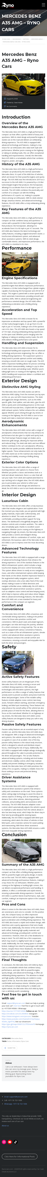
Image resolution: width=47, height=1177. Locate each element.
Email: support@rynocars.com (15, 1097)
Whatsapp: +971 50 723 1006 (15, 1104)
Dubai (9, 1041)
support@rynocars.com (16, 1003)
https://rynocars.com (10, 1027)
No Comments (12, 106)
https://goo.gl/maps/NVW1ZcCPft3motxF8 (18, 1024)
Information (16, 1041)
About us (5, 1125)
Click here (17, 1006)
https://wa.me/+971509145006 (14, 1011)
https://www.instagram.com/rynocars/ (16, 1016)
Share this (11, 1048)
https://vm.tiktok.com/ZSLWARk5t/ (15, 1014)
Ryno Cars (25, 1041)
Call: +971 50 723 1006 (13, 1100)
